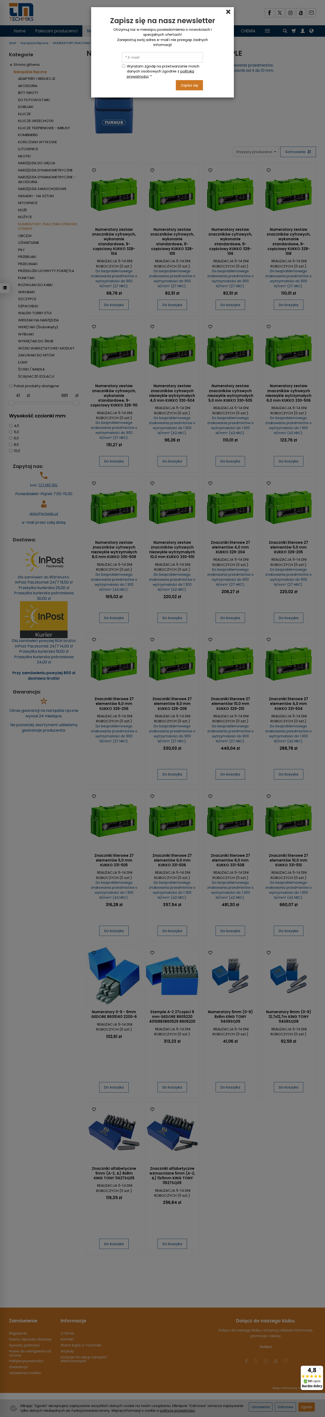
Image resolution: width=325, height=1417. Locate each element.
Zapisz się (189, 85)
